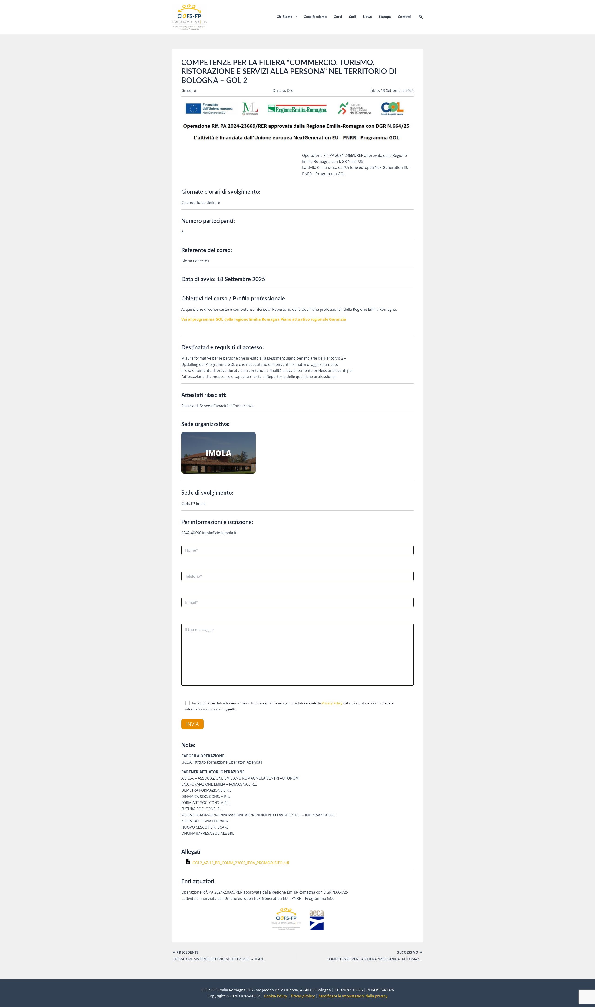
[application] (294, 17)
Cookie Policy (275, 996)
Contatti (404, 17)
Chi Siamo (284, 17)
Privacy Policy (332, 703)
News (367, 17)
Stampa (385, 17)
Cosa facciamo (315, 17)
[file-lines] (188, 863)
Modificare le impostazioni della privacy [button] (353, 996)
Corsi (338, 17)
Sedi (352, 17)
